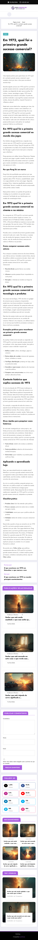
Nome (4, 738)
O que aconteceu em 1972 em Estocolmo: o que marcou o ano (15, 569)
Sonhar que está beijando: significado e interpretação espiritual (27, 865)
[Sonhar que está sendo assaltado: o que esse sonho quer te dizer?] (19, 604)
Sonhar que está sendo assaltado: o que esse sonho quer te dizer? (10, 842)
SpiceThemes (22, 937)
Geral (5, 34)
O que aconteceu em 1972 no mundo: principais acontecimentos (17, 578)
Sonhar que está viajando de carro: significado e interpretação (10, 865)
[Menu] (3, 14)
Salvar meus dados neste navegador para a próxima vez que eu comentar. (19, 762)
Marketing (18, 934)
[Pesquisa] (9, 14)
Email (4, 749)
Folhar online (17, 548)
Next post (6, 574)
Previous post (8, 565)
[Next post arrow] (33, 578)
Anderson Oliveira (12, 615)
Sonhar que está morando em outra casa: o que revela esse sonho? (27, 842)
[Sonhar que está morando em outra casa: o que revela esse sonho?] (19, 643)
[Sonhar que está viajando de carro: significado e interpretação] (19, 682)
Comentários (6, 719)
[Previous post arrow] (33, 568)
